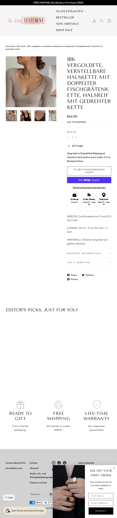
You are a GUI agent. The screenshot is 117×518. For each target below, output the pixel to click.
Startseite (10, 46)
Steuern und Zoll (38, 482)
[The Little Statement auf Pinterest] (64, 463)
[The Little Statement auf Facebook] (59, 463)
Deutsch (35, 494)
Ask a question (78, 262)
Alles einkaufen (70, 11)
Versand (34, 468)
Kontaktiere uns (14, 468)
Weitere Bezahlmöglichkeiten (89, 187)
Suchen (34, 462)
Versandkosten (79, 122)
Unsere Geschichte (15, 462)
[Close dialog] (114, 468)
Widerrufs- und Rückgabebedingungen (39, 475)
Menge (72, 132)
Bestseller (65, 17)
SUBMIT (101, 511)
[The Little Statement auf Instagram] (53, 463)
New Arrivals (67, 23)
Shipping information (84, 253)
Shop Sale (64, 30)
